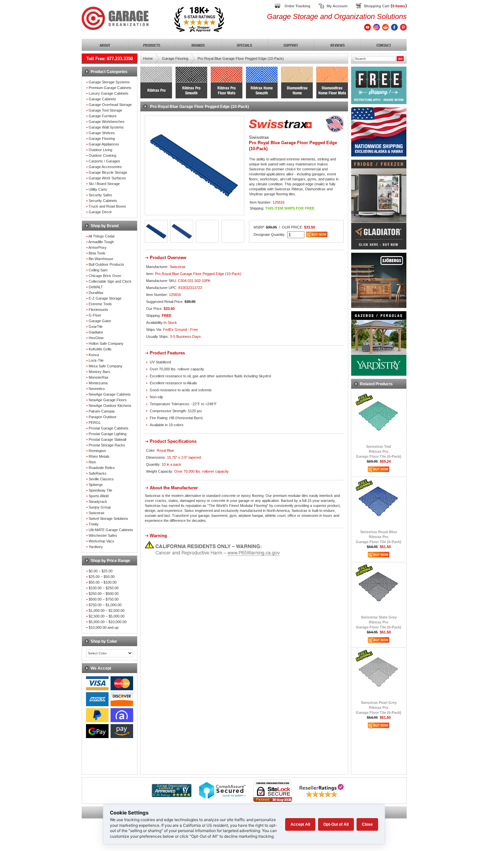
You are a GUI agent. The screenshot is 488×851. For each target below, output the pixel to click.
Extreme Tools (100, 304)
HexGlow (96, 338)
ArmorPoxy (97, 247)
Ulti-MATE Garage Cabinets (111, 530)
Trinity (94, 524)
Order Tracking (297, 6)
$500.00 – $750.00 (104, 599)
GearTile (96, 327)
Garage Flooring (102, 139)
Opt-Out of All (336, 824)
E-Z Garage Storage (105, 298)
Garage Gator (100, 321)
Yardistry (96, 547)
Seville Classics (101, 479)
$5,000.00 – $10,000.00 (107, 622)
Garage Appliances (104, 144)
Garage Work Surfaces (107, 178)
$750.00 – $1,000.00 (105, 605)
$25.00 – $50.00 (102, 577)
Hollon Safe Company (106, 343)
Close (367, 824)
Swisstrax (97, 513)
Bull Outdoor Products (106, 264)
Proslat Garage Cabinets (108, 428)
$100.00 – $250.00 (104, 588)
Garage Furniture (103, 116)
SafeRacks (98, 473)
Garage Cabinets (102, 99)
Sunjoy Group (100, 507)
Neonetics (97, 389)
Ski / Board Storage (104, 184)
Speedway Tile (100, 490)
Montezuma (98, 383)
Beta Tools (97, 253)
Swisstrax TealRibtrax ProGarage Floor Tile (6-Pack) (378, 451)
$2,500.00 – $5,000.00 (106, 616)
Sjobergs (96, 485)
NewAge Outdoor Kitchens (110, 406)
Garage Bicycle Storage (108, 172)
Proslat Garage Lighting (107, 434)
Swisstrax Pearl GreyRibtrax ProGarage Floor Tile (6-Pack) (378, 707)
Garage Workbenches (106, 122)
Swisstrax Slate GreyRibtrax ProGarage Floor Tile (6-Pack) (378, 622)
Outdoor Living (100, 150)
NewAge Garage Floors (108, 400)
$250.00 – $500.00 (104, 594)
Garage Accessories (105, 167)
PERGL (95, 423)
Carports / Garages (104, 161)
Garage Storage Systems (109, 82)
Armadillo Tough (101, 242)
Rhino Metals (99, 456)
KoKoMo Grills (100, 349)
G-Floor (95, 315)
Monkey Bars (99, 372)
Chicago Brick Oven (105, 276)
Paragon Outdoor (103, 417)
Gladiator (96, 332)
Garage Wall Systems (106, 127)
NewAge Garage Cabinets (110, 394)
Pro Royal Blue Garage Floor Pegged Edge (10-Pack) (241, 58)
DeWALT (96, 287)
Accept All (300, 824)
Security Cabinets (103, 201)
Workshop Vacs (101, 541)
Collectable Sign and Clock (110, 281)
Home (148, 58)
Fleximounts (98, 310)
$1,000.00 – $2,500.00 (106, 611)
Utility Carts (98, 189)
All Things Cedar (101, 236)
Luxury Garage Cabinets (108, 93)
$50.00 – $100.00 (103, 582)
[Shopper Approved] (172, 795)
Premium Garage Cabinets (110, 88)
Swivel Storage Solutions (108, 518)
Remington (97, 451)
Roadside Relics (102, 468)
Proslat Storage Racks (107, 445)
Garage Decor (100, 212)
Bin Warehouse (101, 259)
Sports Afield (99, 496)
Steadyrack (98, 502)
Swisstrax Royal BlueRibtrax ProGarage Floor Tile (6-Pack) (378, 537)
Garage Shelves (102, 133)
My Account (337, 6)
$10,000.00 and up (104, 627)
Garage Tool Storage (105, 110)
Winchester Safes (103, 535)
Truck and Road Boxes (107, 206)
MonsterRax (99, 377)
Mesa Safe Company (105, 366)
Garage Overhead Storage (110, 105)
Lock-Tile (96, 360)
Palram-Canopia (102, 411)
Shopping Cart (376, 6)
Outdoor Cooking (102, 155)
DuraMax (96, 293)
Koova (94, 355)
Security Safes (100, 195)
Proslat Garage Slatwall (107, 439)
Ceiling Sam (98, 270)
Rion (92, 462)
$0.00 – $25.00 (101, 571)
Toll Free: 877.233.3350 (109, 58)
